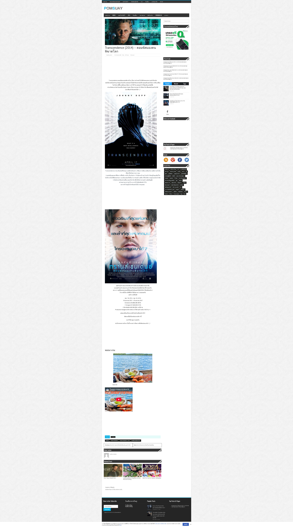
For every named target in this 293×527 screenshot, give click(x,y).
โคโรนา (170, 194)
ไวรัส (184, 194)
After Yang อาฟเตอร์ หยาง (110, 478)
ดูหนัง (166, 173)
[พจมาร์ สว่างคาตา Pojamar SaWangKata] (152, 470)
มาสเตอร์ (166, 178)
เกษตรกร (177, 189)
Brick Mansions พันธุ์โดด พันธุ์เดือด (144, 445)
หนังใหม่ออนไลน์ (168, 187)
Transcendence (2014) (125, 440)
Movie (161, 1)
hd (178, 169)
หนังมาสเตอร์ (167, 185)
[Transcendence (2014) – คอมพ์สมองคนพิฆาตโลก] (133, 32)
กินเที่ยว (147, 1)
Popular (167, 84)
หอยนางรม (114, 384)
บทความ (105, 1)
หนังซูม (184, 182)
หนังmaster (167, 182)
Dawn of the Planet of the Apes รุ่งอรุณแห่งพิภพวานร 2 (176, 94)
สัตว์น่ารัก (150, 15)
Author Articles (113, 454)
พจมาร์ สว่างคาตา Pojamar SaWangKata (152, 478)
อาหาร (166, 15)
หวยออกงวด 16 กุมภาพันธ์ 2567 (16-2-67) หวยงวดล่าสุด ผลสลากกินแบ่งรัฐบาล (175, 66)
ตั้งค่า (120, 525)
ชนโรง (183, 171)
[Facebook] (179, 162)
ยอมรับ (185, 524)
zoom (179, 171)
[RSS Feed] (165, 162)
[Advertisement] (161, 8)
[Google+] (172, 162)
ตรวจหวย (142, 15)
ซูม (186, 171)
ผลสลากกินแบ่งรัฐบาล (180, 176)
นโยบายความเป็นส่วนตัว (161, 523)
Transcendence (114, 440)
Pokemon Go (159, 15)
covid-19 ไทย (173, 169)
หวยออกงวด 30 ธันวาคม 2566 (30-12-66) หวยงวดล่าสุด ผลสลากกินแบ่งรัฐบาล (175, 78)
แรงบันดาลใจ (154, 1)
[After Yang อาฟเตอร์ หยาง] (113, 470)
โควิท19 (166, 194)
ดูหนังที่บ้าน (170, 173)
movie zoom (173, 171)
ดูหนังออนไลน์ (177, 173)
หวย (180, 187)
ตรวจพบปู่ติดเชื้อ (168, 176)
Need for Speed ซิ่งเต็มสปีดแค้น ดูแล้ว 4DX (117, 445)
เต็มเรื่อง (175, 191)
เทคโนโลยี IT (125, 1)
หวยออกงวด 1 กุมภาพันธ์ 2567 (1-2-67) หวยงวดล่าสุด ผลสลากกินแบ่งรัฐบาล (175, 70)
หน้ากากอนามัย (175, 187)
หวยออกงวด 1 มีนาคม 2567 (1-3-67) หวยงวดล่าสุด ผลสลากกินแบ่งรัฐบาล (174, 62)
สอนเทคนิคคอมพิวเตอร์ (115, 1)
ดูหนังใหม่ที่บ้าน (184, 173)
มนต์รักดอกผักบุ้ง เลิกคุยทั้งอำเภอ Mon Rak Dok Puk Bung (132, 478)
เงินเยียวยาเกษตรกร (168, 191)
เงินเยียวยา (183, 189)
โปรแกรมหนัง (176, 194)
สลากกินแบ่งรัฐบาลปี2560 (169, 180)
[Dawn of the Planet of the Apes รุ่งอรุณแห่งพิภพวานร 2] (166, 96)
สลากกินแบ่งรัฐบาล (182, 178)
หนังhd (180, 180)
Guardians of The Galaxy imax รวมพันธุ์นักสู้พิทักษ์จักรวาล (177, 101)
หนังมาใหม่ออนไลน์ (175, 185)
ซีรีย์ (129, 15)
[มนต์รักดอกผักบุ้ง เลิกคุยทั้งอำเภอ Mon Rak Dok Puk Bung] (132, 470)
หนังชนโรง (180, 182)
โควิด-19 (185, 191)
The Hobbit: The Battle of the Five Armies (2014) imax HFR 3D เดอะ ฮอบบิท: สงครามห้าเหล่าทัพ (178, 88)
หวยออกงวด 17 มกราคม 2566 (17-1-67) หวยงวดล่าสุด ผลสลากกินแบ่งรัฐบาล (175, 74)
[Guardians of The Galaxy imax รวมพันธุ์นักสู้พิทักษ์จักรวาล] (166, 102)
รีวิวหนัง (175, 178)
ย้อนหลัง (171, 178)
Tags (184, 84)
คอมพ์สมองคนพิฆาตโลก (135, 440)
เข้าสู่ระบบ (111, 489)
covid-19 (167, 169)
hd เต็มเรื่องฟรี (183, 169)
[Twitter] (186, 162)
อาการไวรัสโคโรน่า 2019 (169, 189)
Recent (176, 84)
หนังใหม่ (181, 185)
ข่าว (142, 1)
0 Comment (132, 55)
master (166, 171)
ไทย (181, 194)
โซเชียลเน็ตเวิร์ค (134, 1)
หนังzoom (174, 182)
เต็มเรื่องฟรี (180, 191)
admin (111, 55)
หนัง (176, 180)
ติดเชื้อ (173, 176)
